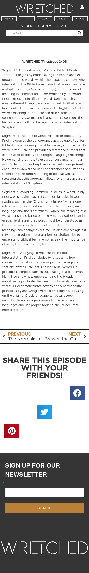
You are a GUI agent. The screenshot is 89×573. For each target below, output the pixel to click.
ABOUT (9, 19)
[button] (77, 393)
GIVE (62, 19)
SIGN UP (44, 507)
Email (9, 483)
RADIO (44, 19)
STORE (80, 19)
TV (26, 19)
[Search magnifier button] (79, 33)
